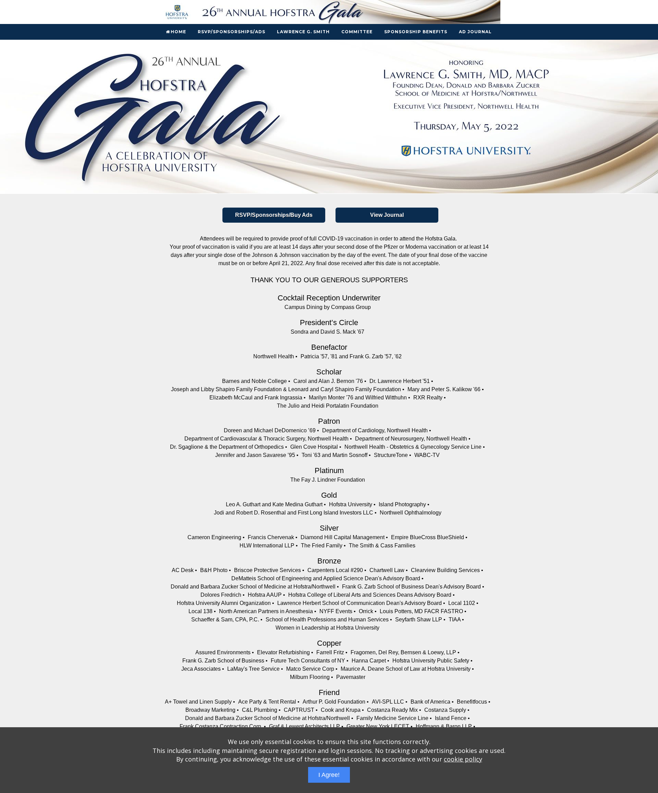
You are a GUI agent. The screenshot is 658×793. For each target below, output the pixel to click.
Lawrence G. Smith (303, 31)
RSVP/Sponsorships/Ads (231, 31)
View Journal (387, 215)
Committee (357, 31)
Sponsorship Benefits (415, 31)
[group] (329, 117)
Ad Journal (475, 31)
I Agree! (329, 774)
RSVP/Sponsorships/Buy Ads (274, 215)
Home (178, 31)
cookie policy (463, 759)
